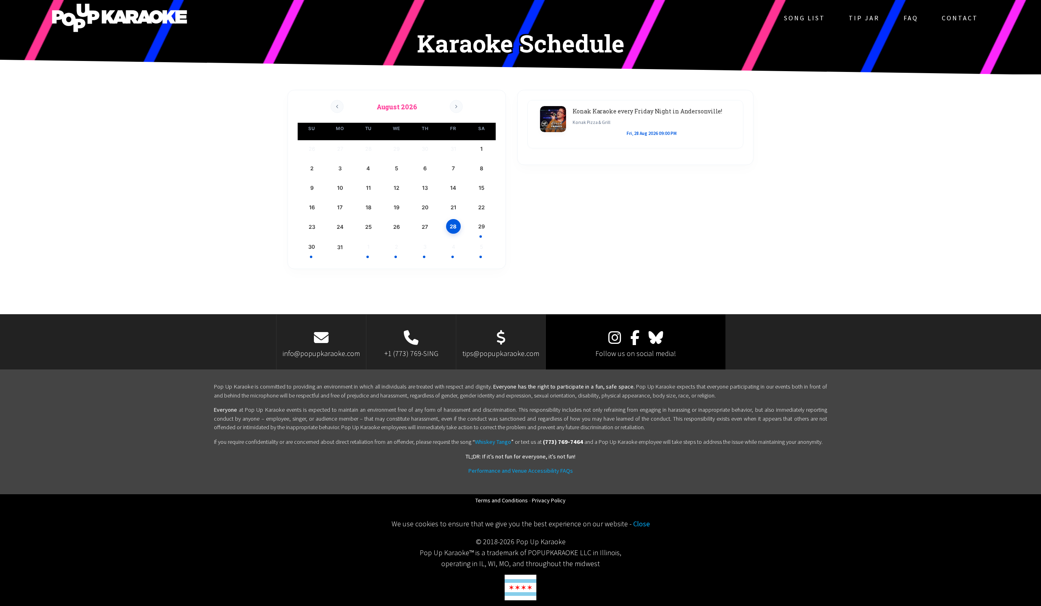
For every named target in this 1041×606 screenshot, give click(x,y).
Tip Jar (864, 18)
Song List (804, 18)
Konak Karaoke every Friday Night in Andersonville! (647, 111)
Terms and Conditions (501, 500)
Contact (960, 18)
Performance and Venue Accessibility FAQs (520, 470)
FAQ (911, 18)
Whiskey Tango (493, 441)
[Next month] (456, 106)
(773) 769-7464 (563, 441)
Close (641, 523)
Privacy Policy (549, 500)
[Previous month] (337, 106)
